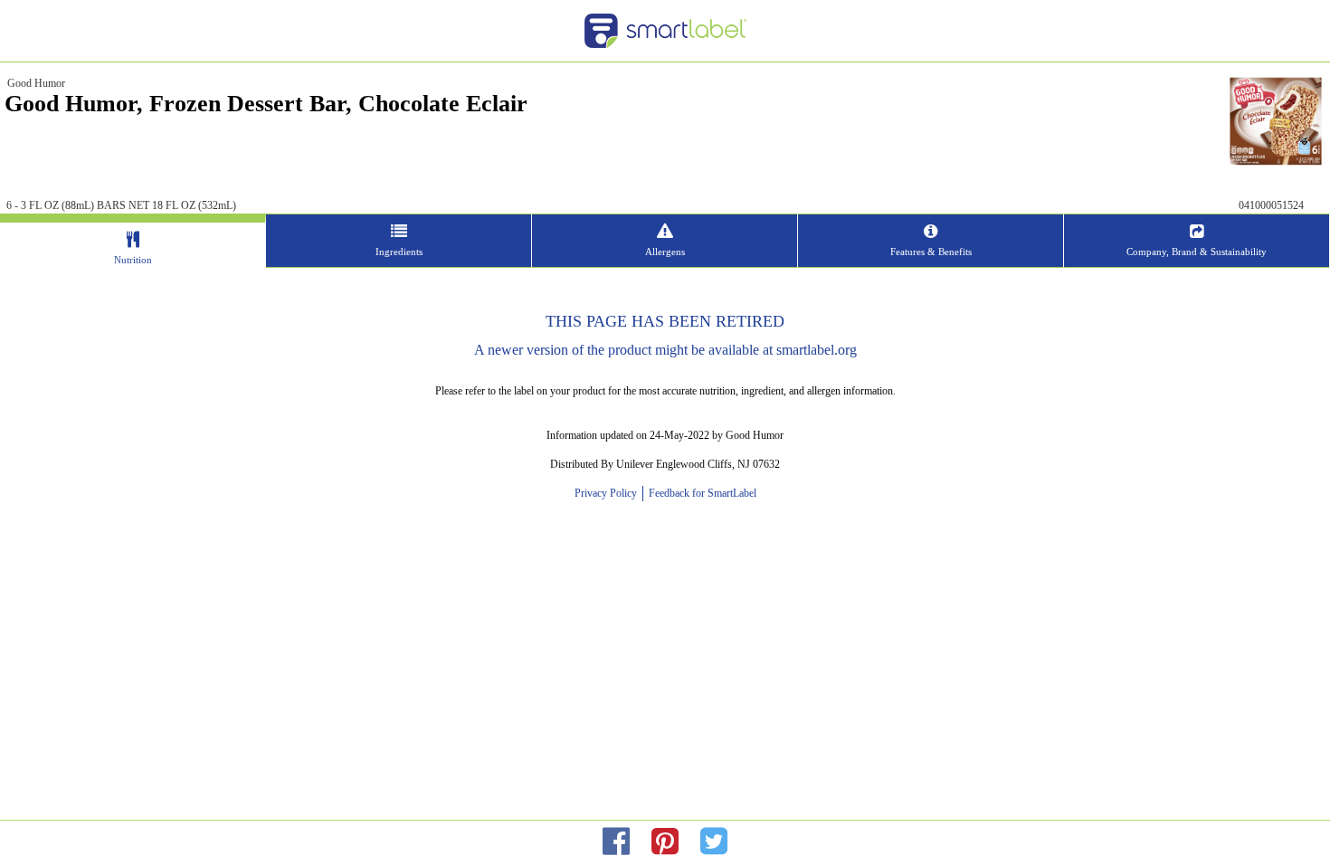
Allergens (665, 251)
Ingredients (399, 251)
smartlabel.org (816, 349)
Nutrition (133, 259)
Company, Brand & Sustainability (1196, 251)
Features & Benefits (931, 251)
